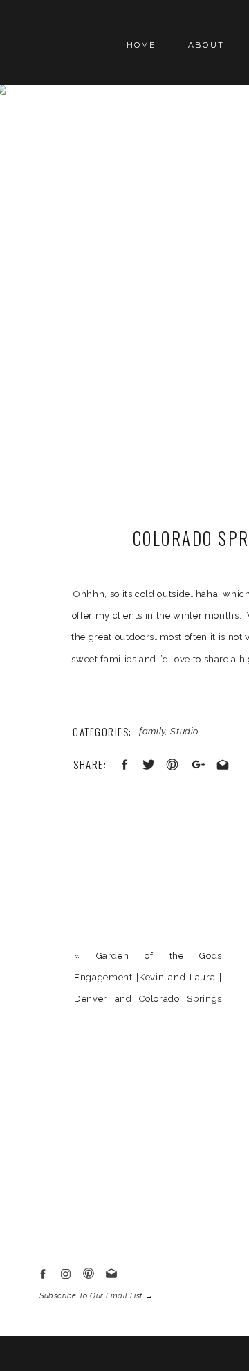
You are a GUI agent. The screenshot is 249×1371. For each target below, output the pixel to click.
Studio (184, 731)
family (152, 731)
